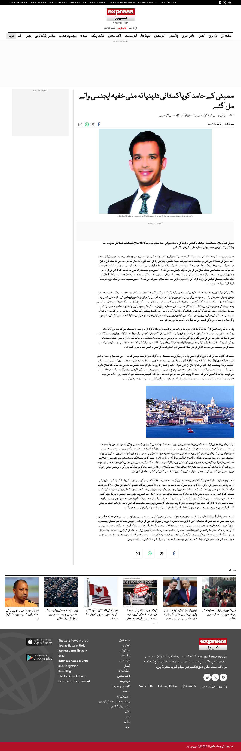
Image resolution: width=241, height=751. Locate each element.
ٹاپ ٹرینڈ (145, 36)
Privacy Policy (167, 686)
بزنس (28, 36)
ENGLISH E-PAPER (58, 2)
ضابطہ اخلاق (189, 686)
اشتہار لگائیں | (110, 28)
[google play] (33, 659)
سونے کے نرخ (123, 696)
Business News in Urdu (73, 661)
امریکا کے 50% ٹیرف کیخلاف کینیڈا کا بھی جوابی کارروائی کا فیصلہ (102, 614)
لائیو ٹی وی (121, 28)
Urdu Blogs (65, 671)
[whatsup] (149, 553)
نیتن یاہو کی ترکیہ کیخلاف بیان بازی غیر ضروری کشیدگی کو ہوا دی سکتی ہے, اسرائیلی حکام (180, 614)
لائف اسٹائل (114, 36)
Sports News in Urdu (71, 645)
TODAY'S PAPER (168, 2)
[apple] (33, 643)
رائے (20, 36)
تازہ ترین (213, 36)
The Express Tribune (72, 676)
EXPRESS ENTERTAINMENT (122, 2)
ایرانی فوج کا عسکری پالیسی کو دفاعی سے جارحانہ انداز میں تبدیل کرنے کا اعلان (62, 614)
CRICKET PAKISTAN (147, 2)
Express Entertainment (74, 681)
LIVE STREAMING (97, 2)
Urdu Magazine (68, 666)
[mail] (137, 553)
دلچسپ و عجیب (68, 36)
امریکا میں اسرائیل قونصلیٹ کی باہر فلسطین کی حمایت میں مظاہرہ (219, 614)
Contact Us (146, 686)
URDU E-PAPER (38, 2)
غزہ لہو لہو (125, 650)
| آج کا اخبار (131, 28)
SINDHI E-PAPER (78, 2)
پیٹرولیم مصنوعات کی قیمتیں (114, 701)
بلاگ (127, 712)
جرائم (127, 727)
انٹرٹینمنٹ (131, 36)
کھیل (202, 36)
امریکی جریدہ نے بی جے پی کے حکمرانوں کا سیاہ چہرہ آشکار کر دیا (22, 614)
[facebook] (173, 553)
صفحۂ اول (226, 36)
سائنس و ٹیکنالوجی (45, 36)
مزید (11, 36)
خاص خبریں (188, 36)
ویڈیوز (127, 722)
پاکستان (173, 36)
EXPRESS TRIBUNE (19, 2)
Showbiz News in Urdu (73, 640)
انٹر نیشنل (159, 36)
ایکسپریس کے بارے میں (214, 686)
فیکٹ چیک (97, 36)
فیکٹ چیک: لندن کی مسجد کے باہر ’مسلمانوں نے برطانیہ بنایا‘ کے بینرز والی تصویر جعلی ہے (141, 616)
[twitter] (161, 553)
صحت (84, 36)
